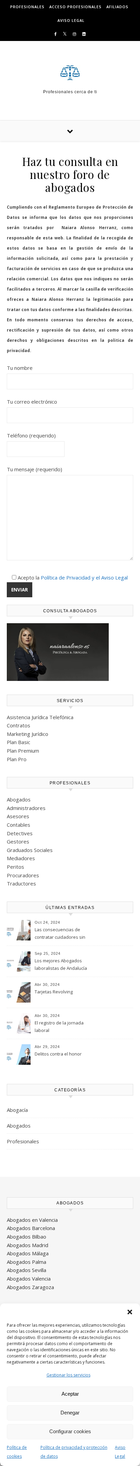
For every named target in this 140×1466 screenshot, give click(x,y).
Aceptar (70, 1394)
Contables (18, 824)
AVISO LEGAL (71, 20)
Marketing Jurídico (27, 733)
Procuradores (23, 875)
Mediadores (21, 858)
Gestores (18, 841)
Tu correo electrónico (32, 401)
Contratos (18, 725)
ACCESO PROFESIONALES (75, 6)
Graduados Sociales (30, 850)
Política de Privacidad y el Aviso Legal (84, 577)
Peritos (15, 866)
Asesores (18, 816)
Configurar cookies (70, 1431)
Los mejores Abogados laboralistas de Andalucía (61, 964)
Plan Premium (23, 750)
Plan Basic (18, 742)
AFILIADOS (117, 6)
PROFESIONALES (27, 6)
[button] (129, 1312)
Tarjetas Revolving (54, 992)
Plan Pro (17, 759)
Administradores (26, 808)
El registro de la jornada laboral (59, 1026)
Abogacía (17, 1109)
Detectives (20, 833)
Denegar (70, 1412)
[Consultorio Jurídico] (70, 73)
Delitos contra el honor (58, 1054)
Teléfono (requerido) (31, 435)
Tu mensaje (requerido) (34, 469)
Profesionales (23, 1141)
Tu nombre (20, 367)
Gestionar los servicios (68, 1375)
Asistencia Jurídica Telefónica (40, 717)
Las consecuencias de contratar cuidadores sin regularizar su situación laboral (60, 933)
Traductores (21, 883)
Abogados (19, 799)
